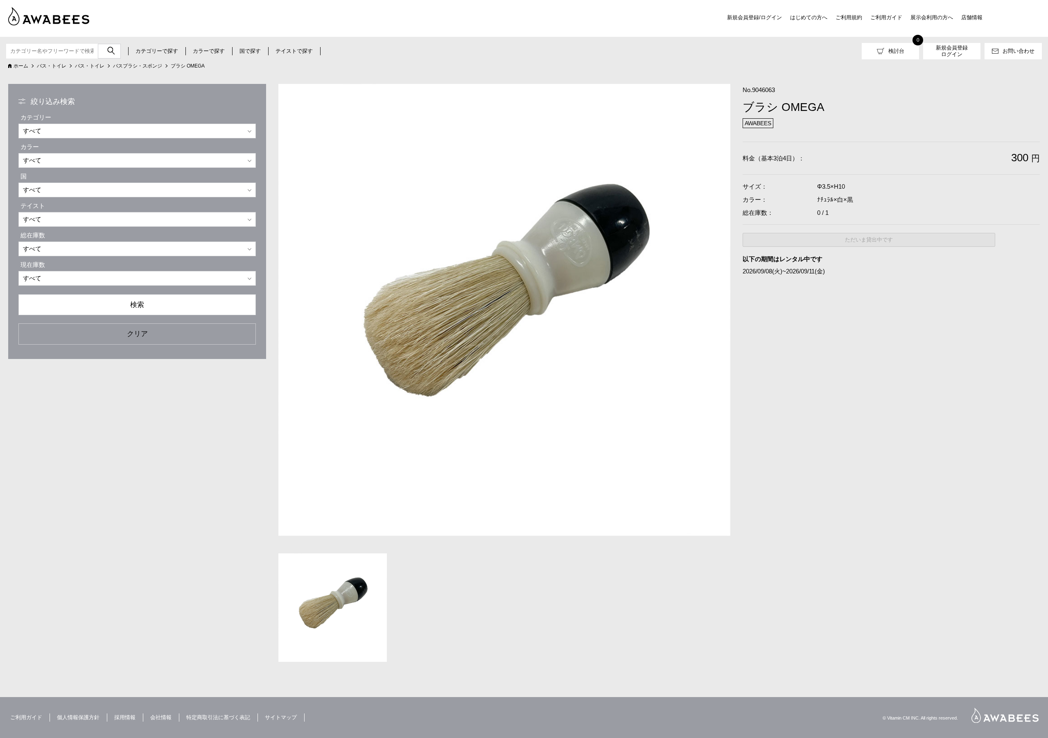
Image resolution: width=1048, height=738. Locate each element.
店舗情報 (971, 17)
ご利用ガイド (886, 17)
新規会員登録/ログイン (754, 17)
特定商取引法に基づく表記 (218, 717)
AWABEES (1005, 715)
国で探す (250, 51)
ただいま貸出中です (869, 240)
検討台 (896, 51)
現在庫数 (32, 264)
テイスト (32, 205)
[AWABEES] (43, 15)
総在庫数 (32, 235)
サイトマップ (281, 717)
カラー (29, 146)
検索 (137, 304)
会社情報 (161, 717)
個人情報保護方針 (78, 717)
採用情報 (125, 717)
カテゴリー (35, 117)
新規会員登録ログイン (952, 51)
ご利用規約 (849, 17)
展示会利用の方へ (931, 17)
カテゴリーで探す (157, 51)
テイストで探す (294, 51)
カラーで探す (209, 51)
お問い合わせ (1018, 51)
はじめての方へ (808, 17)
